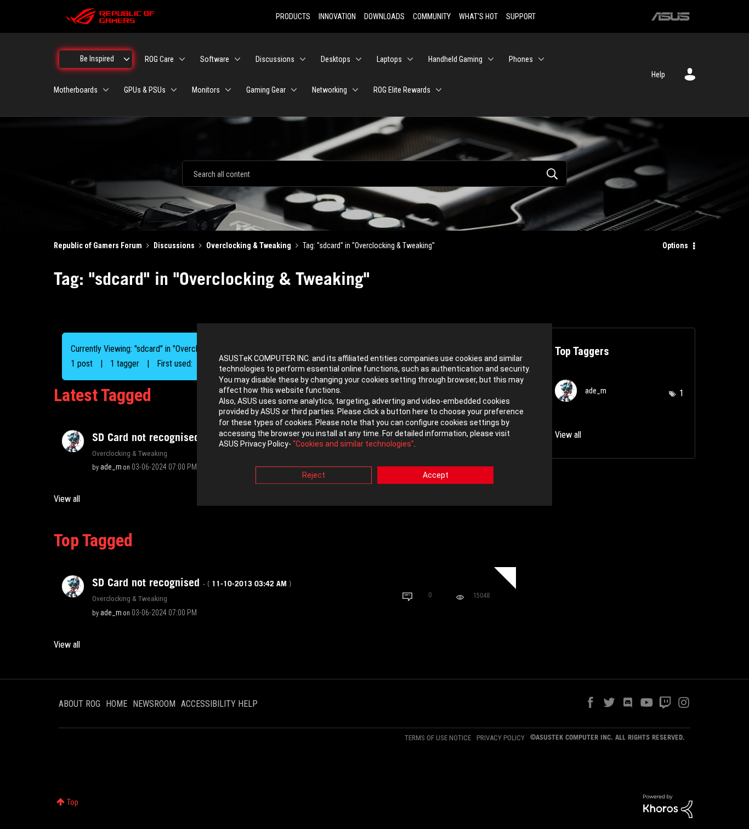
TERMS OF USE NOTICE (438, 738)
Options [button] (675, 245)
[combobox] (374, 174)
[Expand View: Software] (237, 59)
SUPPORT (521, 16)
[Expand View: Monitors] (228, 90)
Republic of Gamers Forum (98, 245)
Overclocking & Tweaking (248, 245)
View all (67, 499)
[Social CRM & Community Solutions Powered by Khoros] (668, 805)
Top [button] (72, 802)
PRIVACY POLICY (500, 738)
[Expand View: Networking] (355, 90)
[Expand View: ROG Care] (182, 59)
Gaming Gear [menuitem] (266, 89)
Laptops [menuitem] (389, 59)
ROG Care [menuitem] (159, 59)
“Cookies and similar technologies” (353, 444)
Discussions (174, 245)
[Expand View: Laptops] (410, 59)
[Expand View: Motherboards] (105, 90)
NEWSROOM (154, 704)
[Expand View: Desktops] (358, 59)
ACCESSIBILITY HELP (219, 704)
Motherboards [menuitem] (76, 89)
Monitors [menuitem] (206, 89)
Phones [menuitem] (521, 59)
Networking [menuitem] (329, 89)
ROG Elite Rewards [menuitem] (401, 89)
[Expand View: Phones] (541, 59)
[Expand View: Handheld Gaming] (490, 59)
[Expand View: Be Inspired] (126, 59)
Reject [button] (313, 475)
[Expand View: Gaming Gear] (293, 90)
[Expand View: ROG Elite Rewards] (438, 90)
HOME (116, 704)
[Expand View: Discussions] (302, 59)
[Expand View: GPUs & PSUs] (173, 90)
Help (658, 74)
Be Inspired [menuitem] (97, 58)
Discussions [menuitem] (275, 59)
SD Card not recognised (191, 437)
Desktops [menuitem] (335, 59)
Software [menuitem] (214, 59)
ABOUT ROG (79, 704)
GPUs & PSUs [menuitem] (145, 89)
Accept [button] (436, 475)
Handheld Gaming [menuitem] (455, 59)
